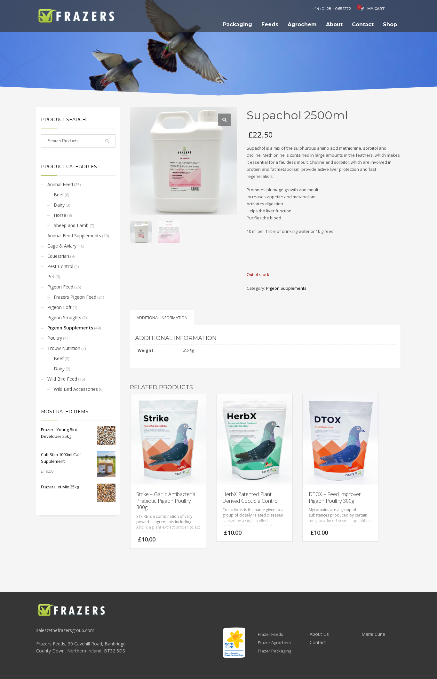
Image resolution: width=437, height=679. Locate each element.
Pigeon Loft (59, 307)
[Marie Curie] (234, 643)
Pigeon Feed (60, 287)
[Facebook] (396, 8)
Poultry (54, 338)
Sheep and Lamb (71, 225)
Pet (50, 276)
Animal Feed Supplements (74, 236)
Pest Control (60, 266)
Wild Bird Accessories (76, 389)
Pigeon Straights (64, 317)
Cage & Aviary (61, 246)
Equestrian (58, 256)
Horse (60, 215)
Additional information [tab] (162, 317)
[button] (224, 120)
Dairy (59, 205)
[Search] (107, 141)
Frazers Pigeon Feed (75, 297)
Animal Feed (60, 184)
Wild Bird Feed (62, 379)
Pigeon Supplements (70, 328)
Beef (59, 195)
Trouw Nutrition (63, 348)
